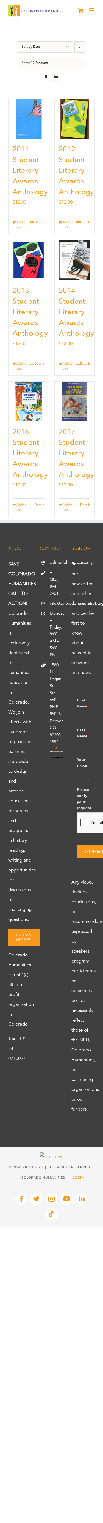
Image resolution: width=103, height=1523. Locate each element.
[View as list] (56, 76)
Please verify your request (83, 798)
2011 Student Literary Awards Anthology (30, 171)
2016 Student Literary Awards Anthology (30, 454)
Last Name (83, 733)
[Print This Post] (51, 1157)
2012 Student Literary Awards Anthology (76, 171)
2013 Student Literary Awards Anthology (30, 312)
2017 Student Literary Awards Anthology (76, 454)
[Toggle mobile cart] (80, 10)
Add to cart (21, 225)
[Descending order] (79, 47)
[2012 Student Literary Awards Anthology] (75, 119)
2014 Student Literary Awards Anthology (76, 312)
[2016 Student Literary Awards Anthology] (29, 402)
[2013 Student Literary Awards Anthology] (29, 260)
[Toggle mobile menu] (92, 10)
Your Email (82, 762)
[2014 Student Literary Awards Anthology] (75, 260)
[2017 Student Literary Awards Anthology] (75, 402)
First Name (83, 703)
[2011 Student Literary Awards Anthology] (29, 119)
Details (39, 222)
